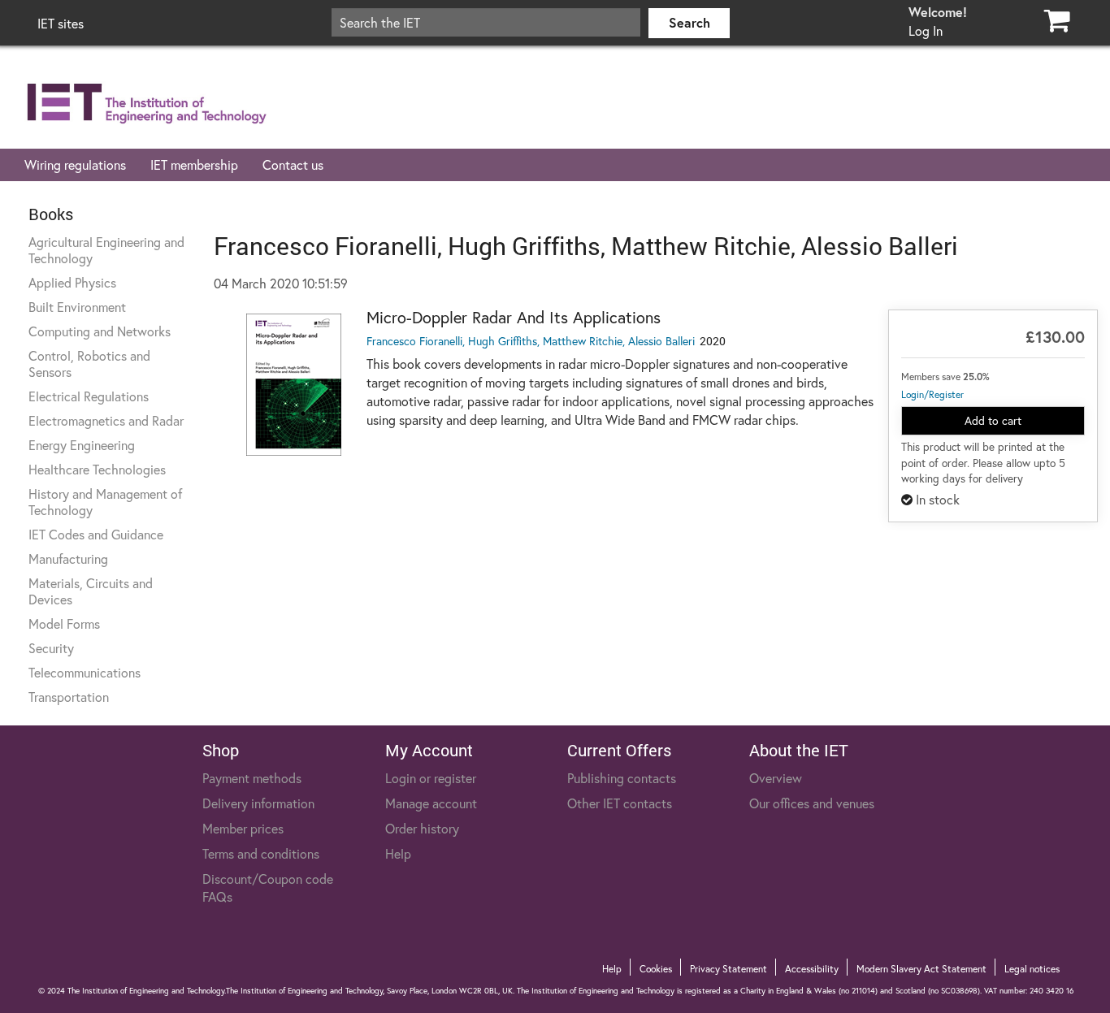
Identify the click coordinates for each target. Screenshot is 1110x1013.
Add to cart (993, 420)
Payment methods (251, 777)
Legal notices (1032, 969)
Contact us (292, 164)
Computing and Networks (99, 331)
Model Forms (64, 623)
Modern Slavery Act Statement (921, 969)
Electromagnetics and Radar (106, 420)
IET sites (60, 23)
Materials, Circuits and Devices (90, 591)
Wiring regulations (75, 164)
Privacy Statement (728, 969)
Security (51, 647)
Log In (925, 30)
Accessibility (812, 969)
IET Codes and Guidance (95, 534)
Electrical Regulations (88, 396)
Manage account (431, 803)
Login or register (430, 777)
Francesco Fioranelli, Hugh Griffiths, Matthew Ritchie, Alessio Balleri (530, 340)
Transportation (68, 696)
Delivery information (258, 803)
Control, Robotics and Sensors (89, 363)
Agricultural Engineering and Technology (106, 249)
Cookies (656, 969)
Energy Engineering (81, 444)
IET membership (194, 164)
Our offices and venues (811, 803)
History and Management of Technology (105, 501)
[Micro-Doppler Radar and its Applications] (294, 385)
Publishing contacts (621, 777)
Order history (422, 828)
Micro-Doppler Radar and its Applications (513, 317)
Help (398, 853)
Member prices (243, 828)
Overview (775, 777)
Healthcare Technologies (97, 469)
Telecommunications (84, 672)
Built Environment (77, 306)
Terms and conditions (260, 853)
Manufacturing (68, 558)
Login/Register (932, 394)
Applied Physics (72, 282)
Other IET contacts (619, 803)
